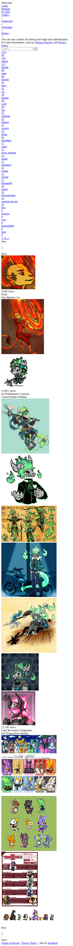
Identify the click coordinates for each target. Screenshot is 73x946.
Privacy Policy (30, 943)
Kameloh (53, 943)
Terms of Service (44, 42)
